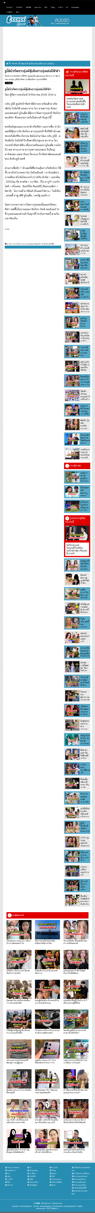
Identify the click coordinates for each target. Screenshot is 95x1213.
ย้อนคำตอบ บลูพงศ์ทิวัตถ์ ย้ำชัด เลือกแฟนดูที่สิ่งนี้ (84, 582)
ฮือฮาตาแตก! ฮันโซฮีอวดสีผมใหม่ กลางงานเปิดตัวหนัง (84, 758)
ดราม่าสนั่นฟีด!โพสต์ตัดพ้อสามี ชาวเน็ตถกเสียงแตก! (85, 281)
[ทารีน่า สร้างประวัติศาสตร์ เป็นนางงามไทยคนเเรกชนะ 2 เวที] (72, 768)
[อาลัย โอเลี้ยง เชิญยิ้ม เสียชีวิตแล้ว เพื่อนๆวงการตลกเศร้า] (72, 234)
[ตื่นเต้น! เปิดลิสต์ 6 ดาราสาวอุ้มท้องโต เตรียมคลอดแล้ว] (72, 900)
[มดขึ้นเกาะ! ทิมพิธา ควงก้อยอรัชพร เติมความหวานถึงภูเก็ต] (72, 593)
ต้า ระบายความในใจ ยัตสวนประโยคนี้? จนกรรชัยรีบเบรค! (84, 195)
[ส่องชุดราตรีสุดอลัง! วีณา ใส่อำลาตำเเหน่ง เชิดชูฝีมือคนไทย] (72, 666)
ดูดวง (54, 1185)
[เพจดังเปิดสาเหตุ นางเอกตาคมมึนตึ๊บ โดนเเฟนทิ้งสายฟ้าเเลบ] (77, 86)
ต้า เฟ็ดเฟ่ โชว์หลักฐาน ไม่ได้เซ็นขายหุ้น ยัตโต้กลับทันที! (84, 179)
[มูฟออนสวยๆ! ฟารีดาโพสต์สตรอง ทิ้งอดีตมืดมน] (76, 959)
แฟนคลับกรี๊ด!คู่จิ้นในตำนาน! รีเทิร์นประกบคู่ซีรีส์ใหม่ (75, 1001)
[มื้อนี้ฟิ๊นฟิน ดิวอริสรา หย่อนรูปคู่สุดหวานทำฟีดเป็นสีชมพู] (72, 827)
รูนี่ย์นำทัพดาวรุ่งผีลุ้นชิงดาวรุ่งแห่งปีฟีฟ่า (31, 79)
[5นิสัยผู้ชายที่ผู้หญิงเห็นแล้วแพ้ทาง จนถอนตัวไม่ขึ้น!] (19, 1019)
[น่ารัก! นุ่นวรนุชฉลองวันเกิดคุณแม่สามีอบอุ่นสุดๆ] (72, 841)
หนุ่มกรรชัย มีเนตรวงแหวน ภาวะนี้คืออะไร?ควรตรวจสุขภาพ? (84, 413)
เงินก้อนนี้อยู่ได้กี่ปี (80, 1188)
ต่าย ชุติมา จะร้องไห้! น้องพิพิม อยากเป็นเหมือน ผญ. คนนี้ (46, 1121)
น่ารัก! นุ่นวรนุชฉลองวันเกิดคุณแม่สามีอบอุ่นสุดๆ (84, 844)
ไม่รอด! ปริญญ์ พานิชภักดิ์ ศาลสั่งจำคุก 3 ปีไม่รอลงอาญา (84, 224)
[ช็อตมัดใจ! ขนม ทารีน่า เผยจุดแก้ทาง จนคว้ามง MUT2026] (72, 380)
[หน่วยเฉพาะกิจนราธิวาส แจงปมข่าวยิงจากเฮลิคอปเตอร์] (47, 1019)
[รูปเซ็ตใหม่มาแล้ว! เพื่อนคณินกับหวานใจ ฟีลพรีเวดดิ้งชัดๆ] (72, 812)
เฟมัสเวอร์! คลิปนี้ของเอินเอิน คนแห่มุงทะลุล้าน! (85, 566)
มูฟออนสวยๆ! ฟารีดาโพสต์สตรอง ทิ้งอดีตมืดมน (74, 971)
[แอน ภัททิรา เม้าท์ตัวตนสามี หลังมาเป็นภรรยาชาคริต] (19, 1108)
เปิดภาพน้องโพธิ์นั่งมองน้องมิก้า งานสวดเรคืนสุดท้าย (84, 150)
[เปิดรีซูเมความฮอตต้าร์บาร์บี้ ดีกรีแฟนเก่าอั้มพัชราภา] (72, 608)
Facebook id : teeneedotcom (64, 1206)
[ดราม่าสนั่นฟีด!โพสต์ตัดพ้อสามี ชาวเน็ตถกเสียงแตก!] (72, 278)
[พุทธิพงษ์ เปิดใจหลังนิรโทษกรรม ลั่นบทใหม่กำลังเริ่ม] (76, 1138)
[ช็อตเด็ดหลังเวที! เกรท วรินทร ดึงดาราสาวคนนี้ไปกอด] (72, 783)
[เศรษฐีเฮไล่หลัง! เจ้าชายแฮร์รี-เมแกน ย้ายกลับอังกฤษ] (47, 989)
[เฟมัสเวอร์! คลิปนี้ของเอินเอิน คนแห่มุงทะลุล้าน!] (72, 565)
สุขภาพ (10, 1185)
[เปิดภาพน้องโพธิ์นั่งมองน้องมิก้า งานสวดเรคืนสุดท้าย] (72, 147)
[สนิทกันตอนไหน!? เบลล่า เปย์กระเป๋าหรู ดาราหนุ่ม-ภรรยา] (72, 637)
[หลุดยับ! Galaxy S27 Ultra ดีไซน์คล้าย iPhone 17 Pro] (47, 1049)
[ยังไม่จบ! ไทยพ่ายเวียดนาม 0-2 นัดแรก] (72, 506)
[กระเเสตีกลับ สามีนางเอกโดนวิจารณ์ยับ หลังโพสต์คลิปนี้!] (72, 351)
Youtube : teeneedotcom (22, 1206)
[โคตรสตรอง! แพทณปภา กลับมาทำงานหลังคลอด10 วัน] (19, 929)
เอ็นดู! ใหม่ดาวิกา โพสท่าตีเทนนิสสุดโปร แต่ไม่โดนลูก (85, 742)
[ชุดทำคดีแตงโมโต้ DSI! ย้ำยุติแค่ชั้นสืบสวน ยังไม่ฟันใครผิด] (72, 132)
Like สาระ (38, 7)
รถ (67, 7)
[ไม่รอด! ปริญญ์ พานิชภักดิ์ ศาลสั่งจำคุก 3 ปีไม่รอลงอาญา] (72, 220)
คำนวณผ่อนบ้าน (80, 1179)
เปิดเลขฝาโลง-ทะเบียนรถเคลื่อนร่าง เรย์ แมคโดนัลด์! (18, 1001)
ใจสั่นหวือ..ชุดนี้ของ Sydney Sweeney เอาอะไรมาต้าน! (84, 626)
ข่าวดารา (9, 7)
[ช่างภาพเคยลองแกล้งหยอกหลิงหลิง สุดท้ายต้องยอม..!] (72, 797)
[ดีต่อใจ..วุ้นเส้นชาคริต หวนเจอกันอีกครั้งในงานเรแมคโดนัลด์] (72, 424)
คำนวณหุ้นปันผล (80, 1182)
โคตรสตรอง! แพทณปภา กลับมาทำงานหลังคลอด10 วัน (18, 941)
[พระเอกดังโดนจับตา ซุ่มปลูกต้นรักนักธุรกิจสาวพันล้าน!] (72, 652)
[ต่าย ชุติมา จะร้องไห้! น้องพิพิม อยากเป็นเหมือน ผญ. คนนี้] (47, 1108)
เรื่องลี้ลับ (33, 1176)
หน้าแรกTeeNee (13, 76)
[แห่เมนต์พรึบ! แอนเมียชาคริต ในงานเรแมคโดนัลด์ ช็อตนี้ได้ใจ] (72, 293)
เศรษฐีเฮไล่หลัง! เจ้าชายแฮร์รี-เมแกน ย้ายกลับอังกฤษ (47, 1001)
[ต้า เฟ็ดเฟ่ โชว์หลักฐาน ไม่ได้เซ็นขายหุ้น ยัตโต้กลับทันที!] (72, 176)
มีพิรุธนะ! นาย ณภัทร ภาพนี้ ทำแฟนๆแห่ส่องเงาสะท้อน (84, 860)
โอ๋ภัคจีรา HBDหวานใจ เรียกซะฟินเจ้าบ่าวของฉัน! (18, 971)
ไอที (53, 1176)
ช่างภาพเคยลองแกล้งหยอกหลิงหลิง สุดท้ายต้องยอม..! (84, 801)
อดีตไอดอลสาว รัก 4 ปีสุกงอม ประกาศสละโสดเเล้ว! (46, 1091)
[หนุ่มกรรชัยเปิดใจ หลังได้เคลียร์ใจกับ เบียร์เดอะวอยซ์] (72, 118)
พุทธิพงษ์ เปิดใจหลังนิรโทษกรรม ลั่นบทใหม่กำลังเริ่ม (74, 1150)
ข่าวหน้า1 (19, 7)
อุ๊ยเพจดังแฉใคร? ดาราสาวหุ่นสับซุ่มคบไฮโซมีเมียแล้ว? (18, 1150)
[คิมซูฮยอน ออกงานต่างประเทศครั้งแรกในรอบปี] (72, 725)
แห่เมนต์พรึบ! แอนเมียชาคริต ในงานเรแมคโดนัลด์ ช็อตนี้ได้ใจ (85, 297)
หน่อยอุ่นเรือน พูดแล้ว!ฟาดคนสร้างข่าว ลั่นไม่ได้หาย (46, 1150)
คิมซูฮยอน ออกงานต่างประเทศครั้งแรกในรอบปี (84, 728)
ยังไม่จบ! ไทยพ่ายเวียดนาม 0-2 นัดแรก (84, 507)
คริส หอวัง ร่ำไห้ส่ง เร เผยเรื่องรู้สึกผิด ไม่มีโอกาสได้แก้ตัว (85, 369)
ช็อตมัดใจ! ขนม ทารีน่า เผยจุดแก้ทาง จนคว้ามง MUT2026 (85, 383)
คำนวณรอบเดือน (80, 1185)
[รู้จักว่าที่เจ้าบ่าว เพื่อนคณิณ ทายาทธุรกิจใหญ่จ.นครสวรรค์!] (72, 885)
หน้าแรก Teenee (13, 1167)
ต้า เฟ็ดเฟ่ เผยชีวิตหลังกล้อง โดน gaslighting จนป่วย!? (75, 1091)
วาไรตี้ (9, 1179)
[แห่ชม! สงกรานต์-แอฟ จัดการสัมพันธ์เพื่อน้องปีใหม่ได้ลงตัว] (76, 1108)
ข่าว (8, 1173)
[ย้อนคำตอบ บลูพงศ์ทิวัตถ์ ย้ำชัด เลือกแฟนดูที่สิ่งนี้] (72, 579)
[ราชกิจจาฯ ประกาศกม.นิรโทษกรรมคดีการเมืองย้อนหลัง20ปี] (72, 453)
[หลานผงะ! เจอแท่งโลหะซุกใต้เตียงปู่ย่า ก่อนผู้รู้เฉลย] (19, 1049)
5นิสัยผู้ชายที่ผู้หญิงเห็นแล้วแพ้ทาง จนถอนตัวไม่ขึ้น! (18, 1031)
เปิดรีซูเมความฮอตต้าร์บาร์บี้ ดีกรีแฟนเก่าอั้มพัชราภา (84, 611)
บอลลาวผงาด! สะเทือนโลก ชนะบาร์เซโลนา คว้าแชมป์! (84, 481)
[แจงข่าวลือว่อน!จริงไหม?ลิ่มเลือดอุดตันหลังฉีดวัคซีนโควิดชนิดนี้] (72, 263)
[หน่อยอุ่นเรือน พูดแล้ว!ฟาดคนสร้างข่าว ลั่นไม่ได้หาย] (47, 1138)
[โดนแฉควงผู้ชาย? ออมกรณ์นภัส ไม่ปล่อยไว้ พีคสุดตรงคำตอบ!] (72, 695)
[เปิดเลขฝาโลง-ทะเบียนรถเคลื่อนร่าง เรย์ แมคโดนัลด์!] (19, 989)
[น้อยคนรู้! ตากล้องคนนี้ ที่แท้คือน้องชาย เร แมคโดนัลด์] (72, 681)
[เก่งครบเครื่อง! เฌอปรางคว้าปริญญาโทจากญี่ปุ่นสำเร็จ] (72, 871)
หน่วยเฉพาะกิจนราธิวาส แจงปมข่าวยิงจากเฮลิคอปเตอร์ (47, 1031)
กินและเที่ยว (34, 1182)
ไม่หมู (53, 7)
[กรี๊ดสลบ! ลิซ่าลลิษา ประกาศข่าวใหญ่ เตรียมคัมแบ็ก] (72, 710)
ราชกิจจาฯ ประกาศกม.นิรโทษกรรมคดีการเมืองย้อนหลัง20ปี (85, 457)
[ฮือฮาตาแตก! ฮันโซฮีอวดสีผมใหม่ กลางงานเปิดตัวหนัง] (72, 754)
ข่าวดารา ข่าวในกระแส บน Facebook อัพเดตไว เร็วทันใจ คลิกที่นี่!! (31, 244)
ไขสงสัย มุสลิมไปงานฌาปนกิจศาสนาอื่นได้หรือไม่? (74, 1031)
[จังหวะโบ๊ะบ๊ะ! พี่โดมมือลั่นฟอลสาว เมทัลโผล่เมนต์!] (76, 929)
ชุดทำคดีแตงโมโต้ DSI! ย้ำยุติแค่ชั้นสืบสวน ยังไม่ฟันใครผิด (84, 136)
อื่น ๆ (17, 12)
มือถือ (31, 1179)
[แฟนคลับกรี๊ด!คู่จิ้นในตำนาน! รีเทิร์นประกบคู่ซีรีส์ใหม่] (76, 989)
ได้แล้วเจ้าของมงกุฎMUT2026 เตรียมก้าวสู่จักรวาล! (87, 396)
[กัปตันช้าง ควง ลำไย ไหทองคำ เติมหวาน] (47, 959)
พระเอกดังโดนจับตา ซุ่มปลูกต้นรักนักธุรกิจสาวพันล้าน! (85, 655)
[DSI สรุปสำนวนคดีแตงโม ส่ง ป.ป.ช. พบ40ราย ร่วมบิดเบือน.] (72, 249)
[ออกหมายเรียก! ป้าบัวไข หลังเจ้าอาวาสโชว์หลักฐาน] (72, 307)
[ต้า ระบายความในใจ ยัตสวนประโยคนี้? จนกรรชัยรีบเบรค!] (72, 191)
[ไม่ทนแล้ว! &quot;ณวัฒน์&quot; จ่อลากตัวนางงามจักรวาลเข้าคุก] (72, 439)
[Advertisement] (47, 43)
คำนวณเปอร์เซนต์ (80, 1176)
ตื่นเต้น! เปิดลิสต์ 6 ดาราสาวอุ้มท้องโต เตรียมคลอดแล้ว (84, 903)
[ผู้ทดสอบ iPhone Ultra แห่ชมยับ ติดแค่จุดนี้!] (19, 1079)
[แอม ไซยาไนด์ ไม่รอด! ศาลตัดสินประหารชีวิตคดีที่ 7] (72, 205)
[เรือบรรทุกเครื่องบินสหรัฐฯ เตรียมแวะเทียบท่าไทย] (47, 929)
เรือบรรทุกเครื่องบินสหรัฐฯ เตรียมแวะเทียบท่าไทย (45, 941)
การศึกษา (9, 12)
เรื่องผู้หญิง (33, 1185)
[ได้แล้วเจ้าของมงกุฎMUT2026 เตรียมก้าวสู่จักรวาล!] (72, 395)
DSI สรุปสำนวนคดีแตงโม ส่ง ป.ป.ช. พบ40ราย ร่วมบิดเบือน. (84, 253)
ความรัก (55, 1167)
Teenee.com (57, 1203)
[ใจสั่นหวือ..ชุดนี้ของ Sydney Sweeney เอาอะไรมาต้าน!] (72, 622)
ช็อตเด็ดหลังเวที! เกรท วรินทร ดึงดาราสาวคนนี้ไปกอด (84, 787)
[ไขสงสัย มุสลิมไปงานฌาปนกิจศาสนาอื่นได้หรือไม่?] (76, 1019)
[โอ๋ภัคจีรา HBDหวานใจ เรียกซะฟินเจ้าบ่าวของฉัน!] (19, 959)
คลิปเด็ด (28, 7)
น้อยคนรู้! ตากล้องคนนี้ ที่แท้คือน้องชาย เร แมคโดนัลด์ (84, 685)
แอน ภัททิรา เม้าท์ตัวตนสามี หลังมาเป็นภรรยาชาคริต (17, 1121)
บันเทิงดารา (11, 1170)
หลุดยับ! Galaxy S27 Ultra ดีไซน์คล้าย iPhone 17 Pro (45, 1061)
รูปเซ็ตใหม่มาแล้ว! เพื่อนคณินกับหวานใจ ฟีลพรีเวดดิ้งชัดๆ (85, 816)
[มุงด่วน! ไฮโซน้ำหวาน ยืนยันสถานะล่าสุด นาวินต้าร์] (72, 322)
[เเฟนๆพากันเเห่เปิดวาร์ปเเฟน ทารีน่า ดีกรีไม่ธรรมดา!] (72, 336)
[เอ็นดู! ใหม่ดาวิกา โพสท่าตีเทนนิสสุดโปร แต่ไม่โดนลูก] (72, 739)
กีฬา (46, 7)
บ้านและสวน (56, 1179)
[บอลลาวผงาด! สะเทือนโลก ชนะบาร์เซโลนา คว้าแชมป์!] (72, 477)
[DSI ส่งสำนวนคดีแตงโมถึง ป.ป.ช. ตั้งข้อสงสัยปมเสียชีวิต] (72, 161)
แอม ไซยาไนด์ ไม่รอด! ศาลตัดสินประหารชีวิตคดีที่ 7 (85, 208)
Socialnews (75, 7)
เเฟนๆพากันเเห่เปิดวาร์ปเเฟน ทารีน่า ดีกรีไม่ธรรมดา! (84, 339)
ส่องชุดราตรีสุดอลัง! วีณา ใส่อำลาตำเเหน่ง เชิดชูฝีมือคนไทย (84, 670)
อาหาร (60, 7)
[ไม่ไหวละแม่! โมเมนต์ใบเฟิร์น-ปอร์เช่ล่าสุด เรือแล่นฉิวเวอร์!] (77, 533)
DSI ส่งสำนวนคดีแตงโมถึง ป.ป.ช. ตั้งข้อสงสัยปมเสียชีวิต (84, 165)
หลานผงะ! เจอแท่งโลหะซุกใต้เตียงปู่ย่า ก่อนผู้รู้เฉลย (17, 1061)
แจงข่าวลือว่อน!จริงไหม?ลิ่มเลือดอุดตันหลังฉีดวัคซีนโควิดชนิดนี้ (84, 267)
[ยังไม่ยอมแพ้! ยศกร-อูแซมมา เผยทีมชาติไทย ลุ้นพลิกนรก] (72, 491)
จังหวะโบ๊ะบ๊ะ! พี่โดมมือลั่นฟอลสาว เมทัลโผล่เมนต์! (75, 941)
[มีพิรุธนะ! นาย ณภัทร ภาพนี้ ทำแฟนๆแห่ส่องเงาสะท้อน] (72, 856)
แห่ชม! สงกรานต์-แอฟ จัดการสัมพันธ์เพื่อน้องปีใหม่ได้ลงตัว (74, 1121)
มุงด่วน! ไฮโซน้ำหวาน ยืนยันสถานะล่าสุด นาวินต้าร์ (84, 326)
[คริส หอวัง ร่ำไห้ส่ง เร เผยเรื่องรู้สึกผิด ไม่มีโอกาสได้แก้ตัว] (72, 366)
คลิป (8, 1176)
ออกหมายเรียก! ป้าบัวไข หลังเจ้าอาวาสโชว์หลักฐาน (84, 310)
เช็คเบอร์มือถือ (57, 1182)
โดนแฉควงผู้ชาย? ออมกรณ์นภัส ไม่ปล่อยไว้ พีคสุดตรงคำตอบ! (85, 699)
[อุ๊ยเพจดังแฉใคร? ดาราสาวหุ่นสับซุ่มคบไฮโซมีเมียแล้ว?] (19, 1138)
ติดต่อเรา (55, 1208)
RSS (49, 1208)
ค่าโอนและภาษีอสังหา (82, 1173)
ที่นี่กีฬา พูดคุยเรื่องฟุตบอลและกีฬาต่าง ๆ (38, 76)
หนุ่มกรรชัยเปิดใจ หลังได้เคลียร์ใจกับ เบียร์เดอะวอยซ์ (84, 121)
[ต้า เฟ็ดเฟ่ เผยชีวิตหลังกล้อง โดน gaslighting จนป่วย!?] (76, 1079)
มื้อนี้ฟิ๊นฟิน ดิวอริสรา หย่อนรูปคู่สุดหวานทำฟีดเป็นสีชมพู (84, 831)
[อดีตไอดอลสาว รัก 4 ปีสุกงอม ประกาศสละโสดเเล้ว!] (47, 1079)
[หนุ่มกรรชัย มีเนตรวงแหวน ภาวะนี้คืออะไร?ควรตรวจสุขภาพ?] (72, 409)
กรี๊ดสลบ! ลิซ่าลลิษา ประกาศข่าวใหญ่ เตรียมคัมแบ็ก (84, 713)
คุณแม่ (54, 1173)
